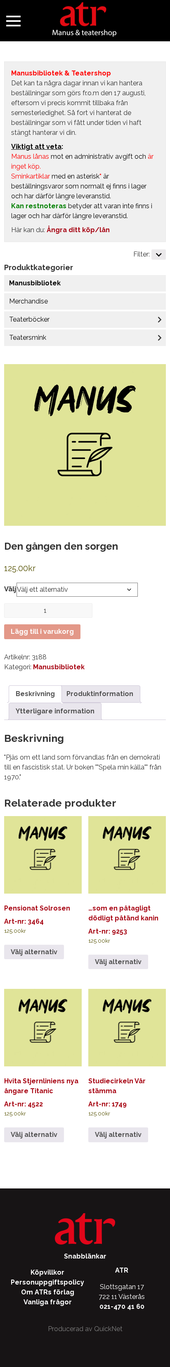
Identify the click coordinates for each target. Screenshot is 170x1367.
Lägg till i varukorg (42, 631)
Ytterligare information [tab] (55, 711)
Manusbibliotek (35, 283)
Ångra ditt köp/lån (78, 230)
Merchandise (28, 301)
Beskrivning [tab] (35, 694)
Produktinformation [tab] (99, 694)
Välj (10, 589)
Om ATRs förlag (47, 1292)
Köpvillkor (47, 1272)
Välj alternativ (34, 952)
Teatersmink (27, 337)
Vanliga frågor (48, 1302)
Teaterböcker (29, 319)
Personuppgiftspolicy (47, 1282)
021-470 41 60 (121, 1307)
